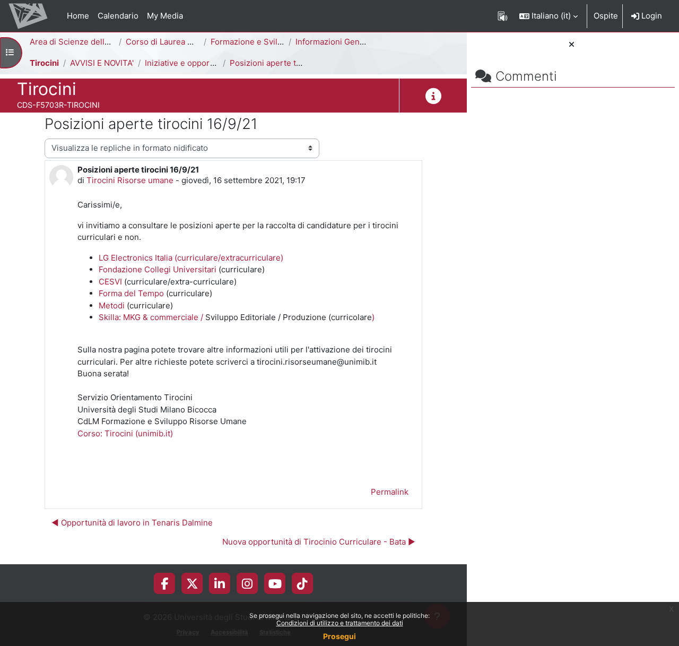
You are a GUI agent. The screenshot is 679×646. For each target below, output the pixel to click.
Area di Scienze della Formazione (92, 42)
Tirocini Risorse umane (129, 180)
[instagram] (247, 583)
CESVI (110, 282)
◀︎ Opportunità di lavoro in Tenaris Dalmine (132, 523)
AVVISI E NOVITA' (102, 63)
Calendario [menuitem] (118, 16)
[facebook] (164, 583)
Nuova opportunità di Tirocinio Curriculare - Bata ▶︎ (318, 542)
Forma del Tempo (131, 293)
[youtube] (275, 583)
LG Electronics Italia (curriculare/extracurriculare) (191, 258)
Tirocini (44, 63)
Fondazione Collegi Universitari (157, 269)
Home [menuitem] (78, 16)
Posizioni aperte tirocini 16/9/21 (289, 63)
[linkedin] (219, 583)
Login (650, 16)
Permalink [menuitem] (389, 492)
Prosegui (339, 636)
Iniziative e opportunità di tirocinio (209, 63)
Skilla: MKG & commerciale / (152, 317)
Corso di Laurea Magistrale (176, 42)
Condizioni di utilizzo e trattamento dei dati (339, 623)
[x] (192, 583)
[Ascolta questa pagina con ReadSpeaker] (502, 16)
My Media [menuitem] (165, 16)
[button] (548, 16)
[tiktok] (302, 583)
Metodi (113, 305)
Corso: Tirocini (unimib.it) (125, 433)
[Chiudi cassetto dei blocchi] (571, 45)
